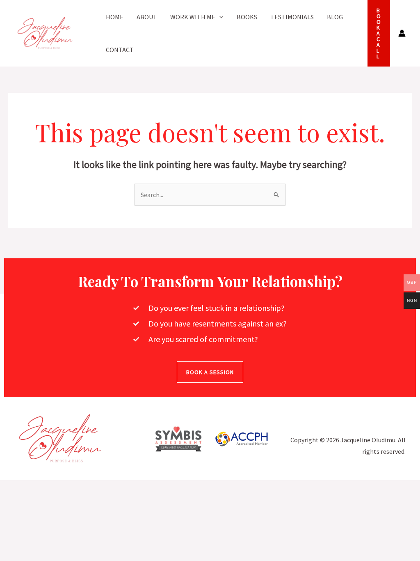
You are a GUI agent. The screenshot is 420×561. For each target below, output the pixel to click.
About (147, 17)
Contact (120, 50)
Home (114, 17)
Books (247, 17)
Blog (335, 17)
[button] (219, 16)
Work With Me (192, 17)
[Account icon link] (402, 33)
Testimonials (292, 17)
